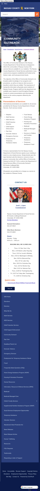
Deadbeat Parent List (10, 344)
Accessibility (11, 471)
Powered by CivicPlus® (27, 476)
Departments (10, 49)
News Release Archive (10, 434)
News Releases (8, 429)
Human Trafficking (9, 439)
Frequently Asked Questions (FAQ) (14, 368)
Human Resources (9, 382)
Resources (7, 443)
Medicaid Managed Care (11, 396)
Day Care (7, 339)
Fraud (6, 363)
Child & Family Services (11, 401)
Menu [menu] (5, 3)
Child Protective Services (11, 325)
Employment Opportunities (19, 474)
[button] (37, 401)
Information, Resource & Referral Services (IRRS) (18, 387)
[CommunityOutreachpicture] (20, 56)
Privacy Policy (32, 474)
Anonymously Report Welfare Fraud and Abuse (21, 283)
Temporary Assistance (10, 415)
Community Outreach (28, 49)
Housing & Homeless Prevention (13, 377)
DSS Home (7, 296)
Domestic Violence (9, 349)
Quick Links (10, 280)
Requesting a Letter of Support (13, 458)
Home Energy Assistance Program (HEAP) (16, 372)
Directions (7, 301)
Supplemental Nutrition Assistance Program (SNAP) (19, 405)
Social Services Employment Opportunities (16, 410)
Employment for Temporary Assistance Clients (17, 358)
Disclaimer (7, 474)
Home (4, 49)
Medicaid (6, 391)
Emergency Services (10, 353)
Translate (34, 490)
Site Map (8, 476)
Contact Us (16, 476)
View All (10, 288)
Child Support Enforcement (12, 330)
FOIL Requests (8, 448)
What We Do (7, 311)
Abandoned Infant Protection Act (13, 424)
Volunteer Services (9, 420)
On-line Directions (12, 220)
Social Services (19, 49)
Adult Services (8, 315)
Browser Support (21, 471)
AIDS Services (8, 320)
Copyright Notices (32, 471)
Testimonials (7, 453)
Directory (6, 306)
